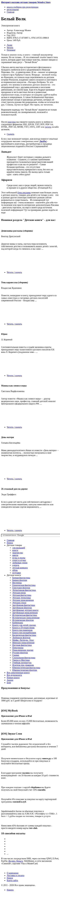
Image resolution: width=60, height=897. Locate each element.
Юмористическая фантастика (26, 667)
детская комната (20, 568)
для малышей (18, 548)
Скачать (10, 134)
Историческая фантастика (24, 615)
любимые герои (19, 563)
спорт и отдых (19, 560)
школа (15, 555)
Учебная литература (21, 662)
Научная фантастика (22, 645)
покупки (12, 122)
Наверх (10, 890)
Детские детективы (21, 597)
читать (48, 127)
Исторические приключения (25, 617)
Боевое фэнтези (19, 580)
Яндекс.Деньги (15, 861)
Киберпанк (17, 622)
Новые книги (13, 677)
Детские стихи (19, 602)
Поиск (10, 543)
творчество (17, 553)
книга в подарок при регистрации (22, 7)
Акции (10, 680)
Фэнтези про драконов (23, 665)
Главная (10, 540)
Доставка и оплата (15, 875)
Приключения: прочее (22, 650)
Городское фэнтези (21, 587)
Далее (9, 45)
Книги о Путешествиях (23, 627)
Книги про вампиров (22, 630)
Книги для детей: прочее (24, 625)
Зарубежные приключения (25, 612)
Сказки (15, 655)
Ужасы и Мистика (21, 660)
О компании (12, 873)
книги (15, 550)
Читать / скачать (14, 272)
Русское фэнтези (20, 652)
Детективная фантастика (24, 590)
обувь (15, 570)
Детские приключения (23, 600)
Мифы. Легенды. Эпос (23, 640)
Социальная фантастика (23, 657)
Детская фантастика (21, 595)
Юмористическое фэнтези (24, 670)
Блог (9, 682)
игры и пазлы (18, 558)
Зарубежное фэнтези (22, 607)
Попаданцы (17, 647)
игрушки (16, 572)
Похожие (11, 50)
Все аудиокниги (14, 675)
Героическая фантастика (23, 585)
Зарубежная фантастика (23, 605)
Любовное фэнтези (21, 637)
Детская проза (19, 592)
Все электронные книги (18, 672)
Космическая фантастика (24, 635)
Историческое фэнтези (23, 620)
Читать (10, 47)
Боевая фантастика (21, 577)
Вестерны (17, 582)
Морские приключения (23, 642)
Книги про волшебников (24, 632)
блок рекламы (24, 192)
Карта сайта (12, 880)
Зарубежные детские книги (25, 610)
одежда (15, 565)
